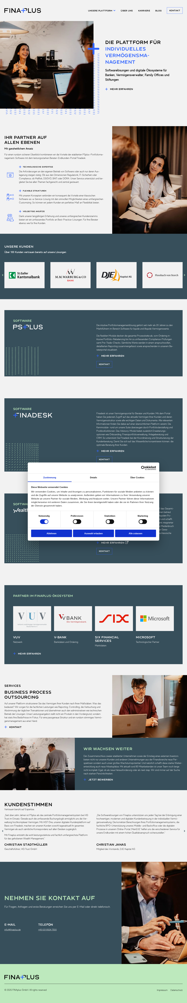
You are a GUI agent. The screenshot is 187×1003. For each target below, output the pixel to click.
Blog (158, 10)
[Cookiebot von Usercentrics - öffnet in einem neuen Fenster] (143, 468)
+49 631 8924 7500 (47, 929)
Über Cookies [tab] (137, 477)
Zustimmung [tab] (49, 477)
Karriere (144, 10)
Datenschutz (176, 990)
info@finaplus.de (12, 929)
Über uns (127, 10)
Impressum (162, 990)
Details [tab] (93, 477)
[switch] (77, 521)
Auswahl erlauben (93, 533)
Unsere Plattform (100, 10)
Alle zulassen (135, 533)
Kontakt (174, 10)
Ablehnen (51, 533)
